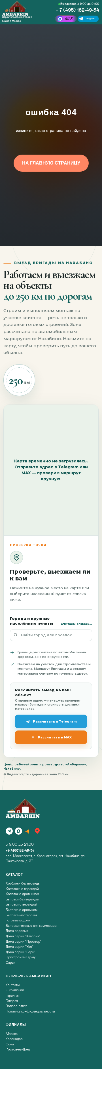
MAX (69, 18)
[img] (15, 8)
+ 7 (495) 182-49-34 (77, 10)
